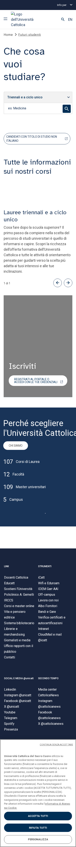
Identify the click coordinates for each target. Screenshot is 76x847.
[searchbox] (38, 108)
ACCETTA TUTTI (38, 815)
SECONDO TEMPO (48, 678)
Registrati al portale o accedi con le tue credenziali (35, 381)
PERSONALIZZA (38, 839)
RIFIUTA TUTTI (38, 827)
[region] (38, 793)
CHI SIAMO (15, 445)
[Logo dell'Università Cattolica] (26, 19)
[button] (63, 19)
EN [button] (70, 20)
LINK (6, 566)
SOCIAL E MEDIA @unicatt (19, 678)
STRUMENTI (44, 566)
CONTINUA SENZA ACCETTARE (56, 744)
